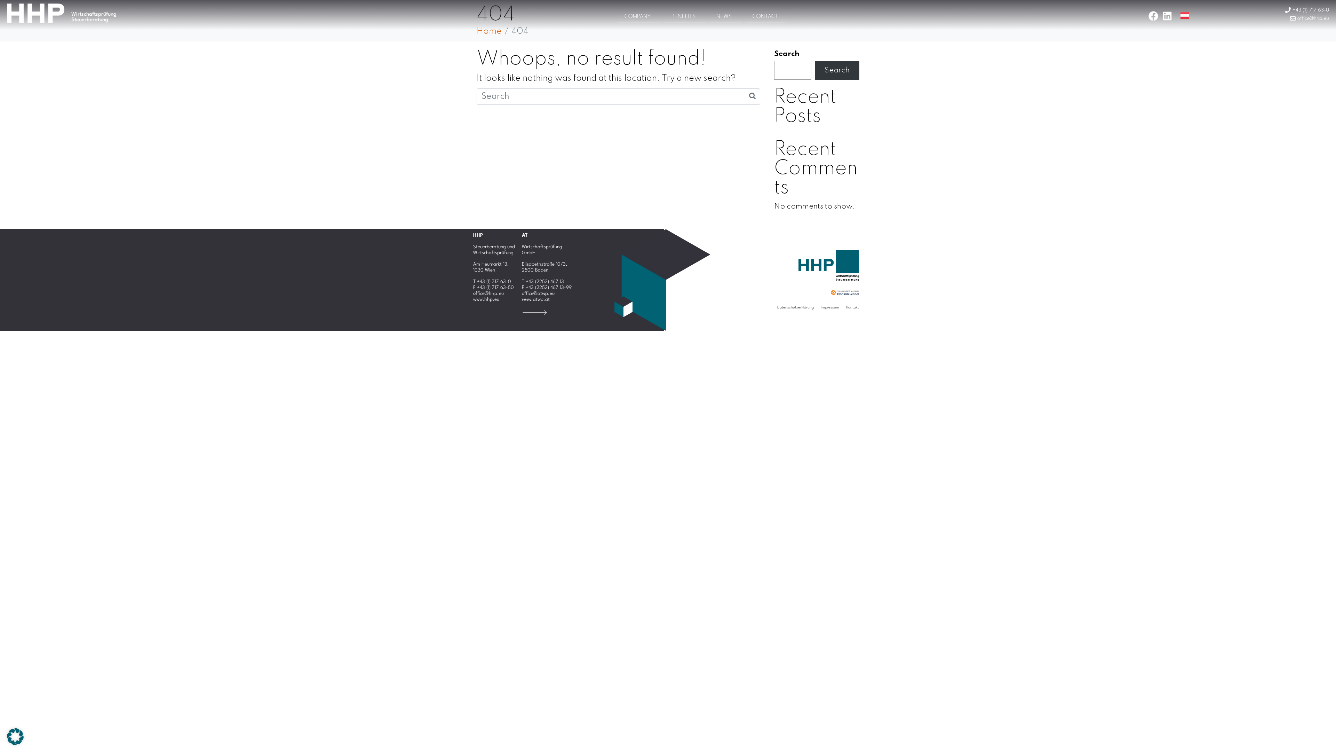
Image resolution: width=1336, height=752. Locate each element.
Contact (765, 16)
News (724, 16)
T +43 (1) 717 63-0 (492, 281)
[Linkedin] (1167, 16)
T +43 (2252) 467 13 (543, 281)
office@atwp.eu (538, 293)
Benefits (683, 16)
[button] (15, 736)
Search (787, 54)
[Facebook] (1153, 16)
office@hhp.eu (488, 293)
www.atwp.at (536, 299)
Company (638, 16)
